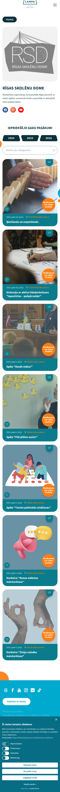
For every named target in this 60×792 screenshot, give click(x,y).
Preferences (15, 748)
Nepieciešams (16, 743)
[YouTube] (21, 110)
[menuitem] (30, 711)
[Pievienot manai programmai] (7, 209)
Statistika (14, 753)
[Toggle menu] (55, 5)
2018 (49, 138)
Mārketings (15, 757)
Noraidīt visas (30, 771)
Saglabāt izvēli (30, 777)
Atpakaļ (9, 19)
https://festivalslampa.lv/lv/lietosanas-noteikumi (32, 737)
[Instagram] (13, 110)
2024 (11, 138)
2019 (30, 138)
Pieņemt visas (30, 765)
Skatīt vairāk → (30, 784)
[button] (56, 719)
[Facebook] (5, 110)
